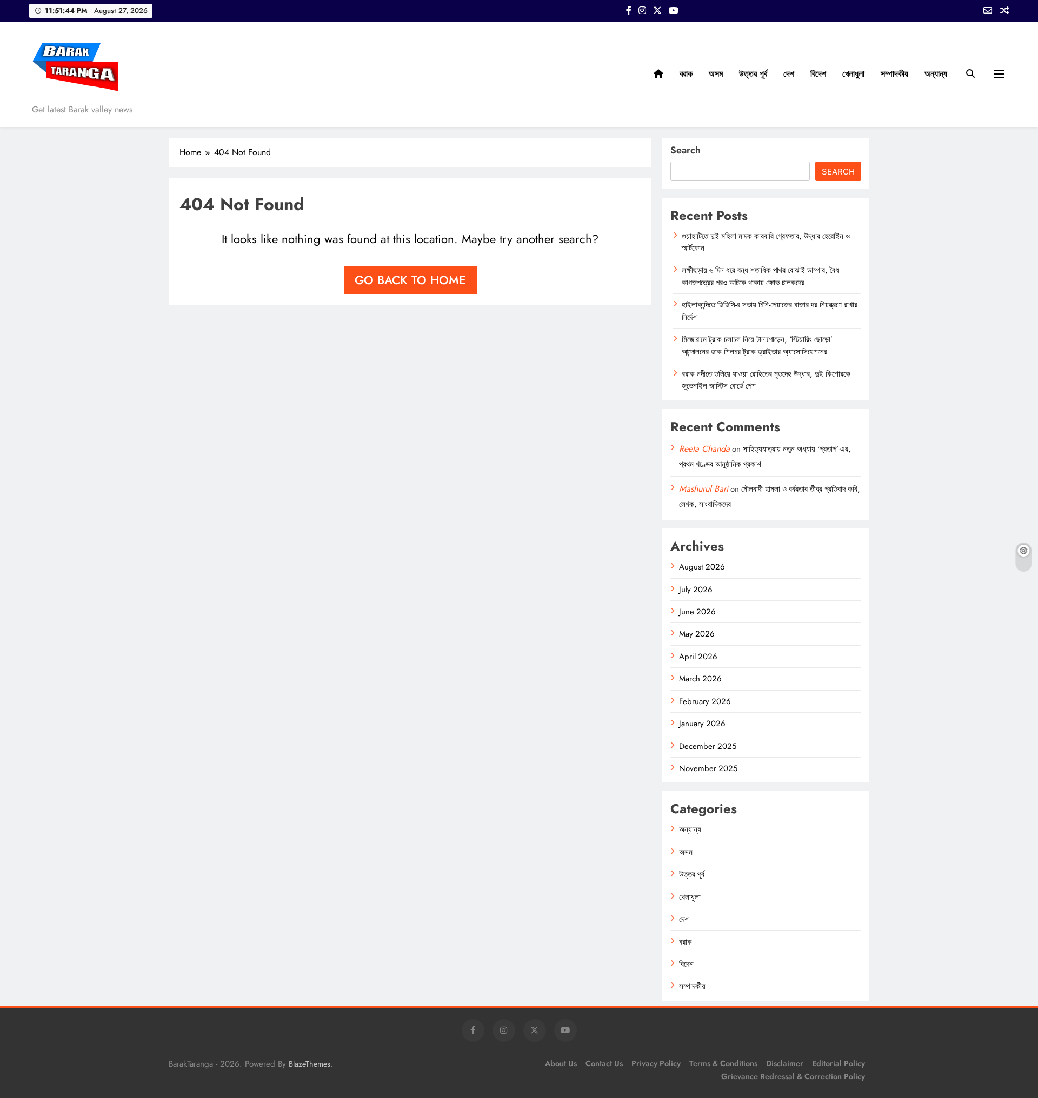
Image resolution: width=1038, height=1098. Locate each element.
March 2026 (700, 679)
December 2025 (707, 746)
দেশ (788, 74)
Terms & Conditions (723, 1063)
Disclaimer (784, 1063)
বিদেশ (818, 74)
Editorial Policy (838, 1063)
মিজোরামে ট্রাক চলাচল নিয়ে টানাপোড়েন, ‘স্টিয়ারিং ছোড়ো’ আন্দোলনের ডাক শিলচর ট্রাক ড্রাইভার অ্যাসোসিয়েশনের (757, 345)
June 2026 (697, 612)
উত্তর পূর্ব (753, 74)
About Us (561, 1063)
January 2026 (702, 723)
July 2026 (696, 589)
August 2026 (702, 567)
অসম (716, 74)
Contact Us (604, 1063)
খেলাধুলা (853, 74)
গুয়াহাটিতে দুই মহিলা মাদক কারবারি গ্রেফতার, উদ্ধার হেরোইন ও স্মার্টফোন (766, 242)
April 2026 (698, 656)
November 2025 (708, 768)
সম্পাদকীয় (894, 74)
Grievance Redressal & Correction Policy (793, 1076)
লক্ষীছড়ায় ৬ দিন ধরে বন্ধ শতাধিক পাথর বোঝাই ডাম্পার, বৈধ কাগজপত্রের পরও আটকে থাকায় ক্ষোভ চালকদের (760, 276)
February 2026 (705, 701)
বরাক (686, 74)
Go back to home (410, 280)
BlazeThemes (309, 1064)
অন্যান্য (935, 74)
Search (685, 150)
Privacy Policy (656, 1063)
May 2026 (697, 634)
